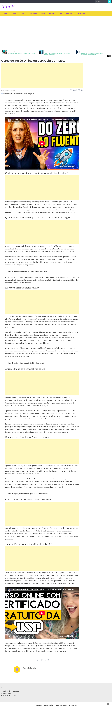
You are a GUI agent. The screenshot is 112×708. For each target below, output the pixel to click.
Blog (60, 14)
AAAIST (9, 6)
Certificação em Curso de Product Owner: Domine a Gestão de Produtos (57, 53)
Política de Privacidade (11, 691)
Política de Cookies (9, 695)
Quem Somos (81, 14)
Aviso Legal (7, 693)
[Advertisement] (56, 30)
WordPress (47, 705)
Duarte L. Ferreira (29, 668)
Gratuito (22, 14)
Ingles (43, 14)
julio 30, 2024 (6, 90)
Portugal (52, 14)
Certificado (33, 14)
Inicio (5, 14)
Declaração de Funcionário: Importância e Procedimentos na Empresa (92, 53)
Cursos (13, 14)
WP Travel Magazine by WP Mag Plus (64, 705)
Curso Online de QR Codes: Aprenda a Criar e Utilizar (21, 53)
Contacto (69, 14)
